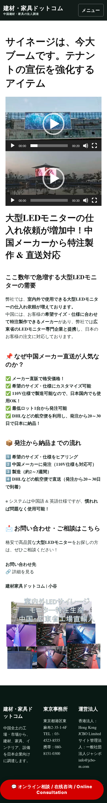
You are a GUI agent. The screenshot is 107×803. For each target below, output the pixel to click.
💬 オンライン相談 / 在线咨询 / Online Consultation (51, 789)
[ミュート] (85, 145)
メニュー (91, 10)
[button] (53, 124)
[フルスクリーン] (94, 145)
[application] (53, 124)
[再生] (12, 145)
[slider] (49, 145)
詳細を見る (23, 571)
